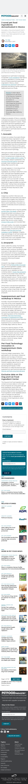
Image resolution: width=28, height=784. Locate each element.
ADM (2, 508)
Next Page (16, 679)
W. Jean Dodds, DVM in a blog (14, 158)
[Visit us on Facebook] (2, 732)
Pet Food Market (6, 525)
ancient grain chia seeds (8, 211)
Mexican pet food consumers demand (13, 371)
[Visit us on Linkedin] (5, 732)
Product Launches (6, 636)
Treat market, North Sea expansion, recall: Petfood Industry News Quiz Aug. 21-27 (9, 650)
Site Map (24, 779)
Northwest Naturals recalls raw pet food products (7, 576)
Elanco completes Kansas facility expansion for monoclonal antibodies (13, 492)
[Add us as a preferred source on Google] (20, 403)
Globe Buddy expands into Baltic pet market (8, 659)
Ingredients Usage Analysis (9, 480)
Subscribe (4, 778)
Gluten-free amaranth (19, 272)
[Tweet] (13, 45)
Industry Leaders (6, 506)
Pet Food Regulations (7, 584)
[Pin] (16, 45)
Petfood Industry (6, 517)
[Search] (21, 16)
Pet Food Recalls (6, 573)
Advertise (10, 778)
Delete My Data (14, 735)
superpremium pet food (8, 84)
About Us (17, 778)
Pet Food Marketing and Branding (8, 668)
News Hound (5, 646)
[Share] (6, 45)
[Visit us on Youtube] (8, 732)
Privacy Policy (16, 779)
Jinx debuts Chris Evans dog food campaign (8, 670)
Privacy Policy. (6, 470)
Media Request (7, 779)
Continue (7, 436)
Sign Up (6, 473)
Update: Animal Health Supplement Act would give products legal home (9, 618)
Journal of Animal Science (9, 161)
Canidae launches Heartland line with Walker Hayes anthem (8, 639)
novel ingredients (14, 77)
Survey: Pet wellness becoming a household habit (8, 609)
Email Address (7, 429)
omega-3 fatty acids (7, 222)
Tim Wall (7, 40)
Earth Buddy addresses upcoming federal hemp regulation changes (9, 587)
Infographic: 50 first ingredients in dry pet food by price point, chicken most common (9, 484)
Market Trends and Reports (7, 605)
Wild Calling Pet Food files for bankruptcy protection (8, 529)
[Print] (2, 45)
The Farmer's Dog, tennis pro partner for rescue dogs (9, 597)
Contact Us (24, 778)
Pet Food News (21, 20)
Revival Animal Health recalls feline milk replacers (8, 629)
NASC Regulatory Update (8, 615)
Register (8, 93)
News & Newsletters (8, 20)
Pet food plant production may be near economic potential (9, 539)
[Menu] (25, 16)
